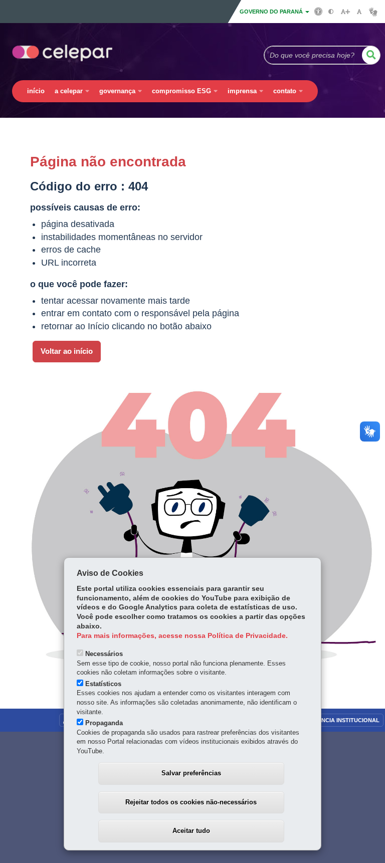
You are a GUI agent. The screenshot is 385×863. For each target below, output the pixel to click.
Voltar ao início (67, 351)
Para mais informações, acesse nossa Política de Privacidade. (182, 635)
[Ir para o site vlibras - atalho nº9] (373, 12)
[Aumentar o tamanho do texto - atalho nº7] (345, 12)
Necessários (104, 654)
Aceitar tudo (191, 830)
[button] (371, 55)
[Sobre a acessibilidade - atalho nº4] (318, 11)
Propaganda (104, 723)
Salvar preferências (191, 773)
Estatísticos (103, 684)
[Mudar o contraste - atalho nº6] (331, 12)
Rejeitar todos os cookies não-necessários (191, 802)
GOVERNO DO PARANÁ (272, 12)
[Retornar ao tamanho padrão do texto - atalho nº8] (359, 12)
